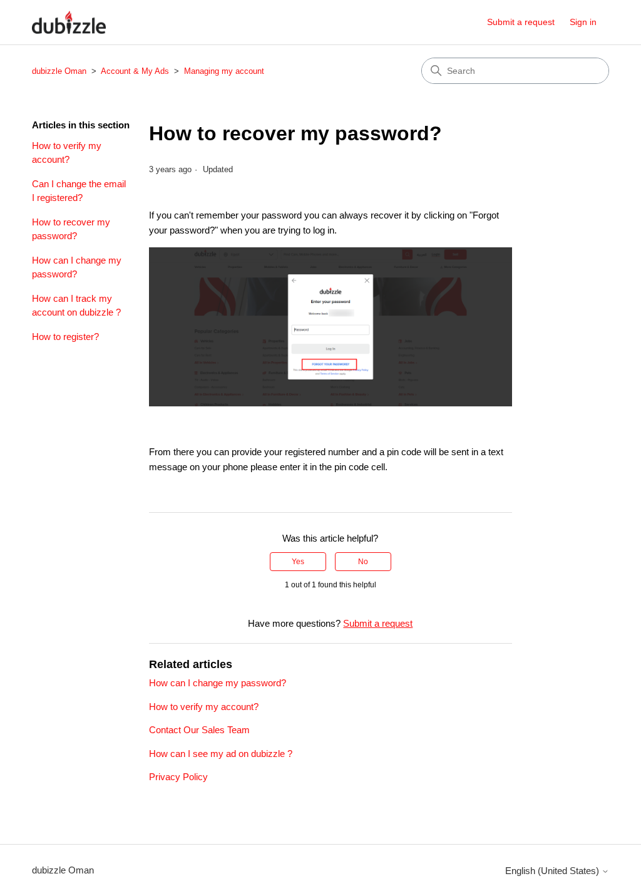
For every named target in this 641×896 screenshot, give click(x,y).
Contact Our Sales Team (199, 729)
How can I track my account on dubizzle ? (76, 305)
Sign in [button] (583, 22)
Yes (298, 561)
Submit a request (521, 22)
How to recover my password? (71, 229)
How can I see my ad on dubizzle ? (220, 753)
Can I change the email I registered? (79, 190)
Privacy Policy (178, 776)
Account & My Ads (136, 71)
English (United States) (553, 870)
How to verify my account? (66, 152)
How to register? (65, 336)
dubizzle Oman (59, 71)
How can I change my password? (76, 267)
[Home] (69, 22)
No (363, 561)
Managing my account (224, 71)
